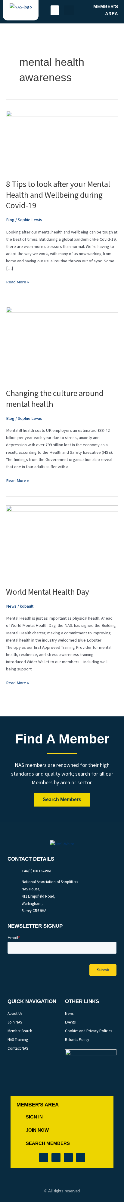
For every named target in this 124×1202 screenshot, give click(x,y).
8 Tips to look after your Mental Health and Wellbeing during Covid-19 (58, 194)
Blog (10, 219)
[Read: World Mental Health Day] (62, 542)
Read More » (17, 281)
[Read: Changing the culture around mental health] (62, 343)
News (11, 606)
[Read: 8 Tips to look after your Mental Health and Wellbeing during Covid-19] (62, 141)
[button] (55, 10)
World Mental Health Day (47, 592)
